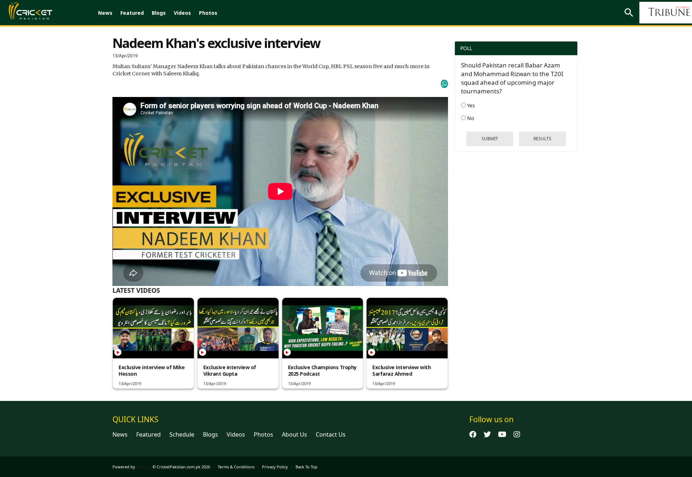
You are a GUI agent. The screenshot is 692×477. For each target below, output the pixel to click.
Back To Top (307, 466)
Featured (132, 12)
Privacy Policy (275, 466)
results (542, 139)
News (105, 12)
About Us (294, 434)
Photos (208, 12)
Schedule (181, 434)
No (470, 118)
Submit (490, 139)
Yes (470, 105)
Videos (182, 12)
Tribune (143, 466)
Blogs (159, 12)
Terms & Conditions (236, 466)
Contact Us (331, 434)
